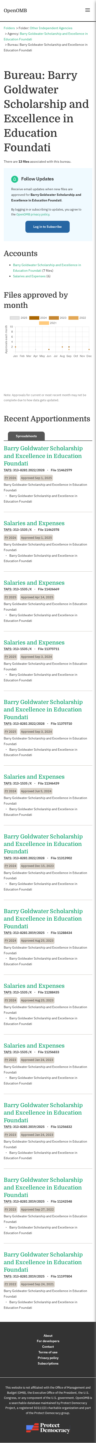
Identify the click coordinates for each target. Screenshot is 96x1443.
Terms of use (48, 1352)
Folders (9, 28)
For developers (48, 1341)
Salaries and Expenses (29, 276)
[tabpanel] (48, 877)
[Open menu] (87, 10)
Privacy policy (48, 1358)
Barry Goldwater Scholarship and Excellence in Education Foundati (43, 456)
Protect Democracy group (51, 1413)
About (48, 1336)
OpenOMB (15, 10)
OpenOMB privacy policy (32, 214)
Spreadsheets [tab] (26, 436)
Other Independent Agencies (51, 28)
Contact (48, 1346)
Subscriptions (48, 1363)
